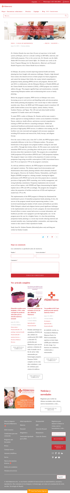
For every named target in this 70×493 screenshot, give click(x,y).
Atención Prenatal (41, 429)
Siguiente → (55, 43)
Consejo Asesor (9, 449)
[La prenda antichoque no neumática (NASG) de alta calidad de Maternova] (35, 296)
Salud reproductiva (26, 421)
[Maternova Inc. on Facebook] (56, 453)
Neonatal (23, 429)
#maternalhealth (15, 334)
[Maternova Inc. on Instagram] (59, 453)
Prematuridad (40, 421)
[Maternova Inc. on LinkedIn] (62, 453)
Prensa (6, 446)
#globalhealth (31, 323)
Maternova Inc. (13, 481)
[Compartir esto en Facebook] (48, 237)
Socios (6, 457)
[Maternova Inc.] (7, 6)
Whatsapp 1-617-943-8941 (52, 1)
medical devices (15, 337)
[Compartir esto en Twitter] (43, 237)
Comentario (14, 260)
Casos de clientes (41, 436)
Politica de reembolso (10, 467)
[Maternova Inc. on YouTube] (59, 457)
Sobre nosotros (8, 430)
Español (35, 1)
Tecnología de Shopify (16, 486)
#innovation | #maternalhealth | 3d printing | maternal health (17, 329)
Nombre (13, 252)
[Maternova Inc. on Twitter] (56, 457)
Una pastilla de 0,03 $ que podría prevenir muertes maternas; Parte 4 (51, 310)
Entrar (67, 1)
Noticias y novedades (46, 393)
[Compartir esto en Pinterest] (52, 237)
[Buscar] (66, 16)
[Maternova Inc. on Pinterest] (53, 457)
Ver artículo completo (18, 348)
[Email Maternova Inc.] (53, 453)
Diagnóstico (23, 433)
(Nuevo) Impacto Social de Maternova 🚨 (10, 423)
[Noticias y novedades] (19, 397)
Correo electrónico (41, 252)
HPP (37, 425)
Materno (22, 425)
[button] (15, 11)
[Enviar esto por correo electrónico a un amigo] (57, 237)
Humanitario (39, 433)
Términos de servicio (10, 471)
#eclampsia (47, 321)
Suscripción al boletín (51, 409)
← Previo (46, 43)
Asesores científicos (10, 453)
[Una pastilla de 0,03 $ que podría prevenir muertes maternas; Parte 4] (51, 296)
